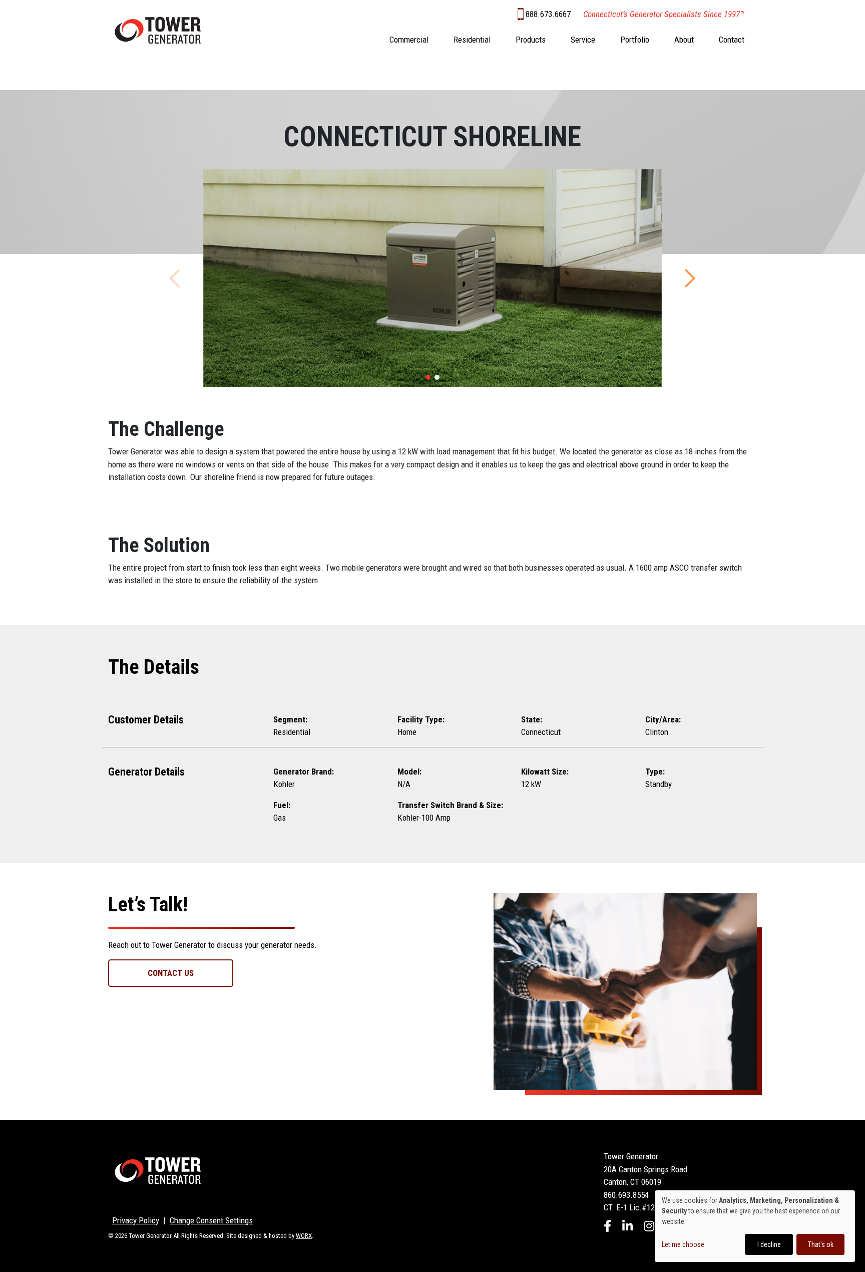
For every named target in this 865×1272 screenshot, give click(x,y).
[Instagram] (649, 1227)
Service (583, 40)
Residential (472, 40)
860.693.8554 (626, 1195)
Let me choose (683, 1244)
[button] (427, 377)
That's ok (820, 1244)
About (684, 40)
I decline (769, 1244)
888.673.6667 (548, 14)
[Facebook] (607, 1227)
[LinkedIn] (627, 1227)
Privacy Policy (135, 1220)
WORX (304, 1235)
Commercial (408, 40)
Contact (731, 40)
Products (531, 40)
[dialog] (755, 1226)
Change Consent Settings (211, 1220)
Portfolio (634, 40)
